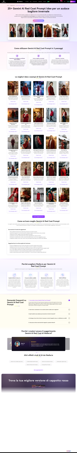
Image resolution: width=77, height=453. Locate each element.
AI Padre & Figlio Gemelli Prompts (32, 361)
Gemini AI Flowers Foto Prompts (32, 364)
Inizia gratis (73, 1)
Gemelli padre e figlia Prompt (61, 361)
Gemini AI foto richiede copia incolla (17, 361)
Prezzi (62, 1)
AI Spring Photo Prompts (46, 364)
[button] (37, 352)
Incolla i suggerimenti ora (38, 216)
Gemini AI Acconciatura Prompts (47, 361)
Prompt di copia (13, 101)
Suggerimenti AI (12, 5)
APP (64, 1)
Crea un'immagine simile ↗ (38, 104)
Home (8, 5)
